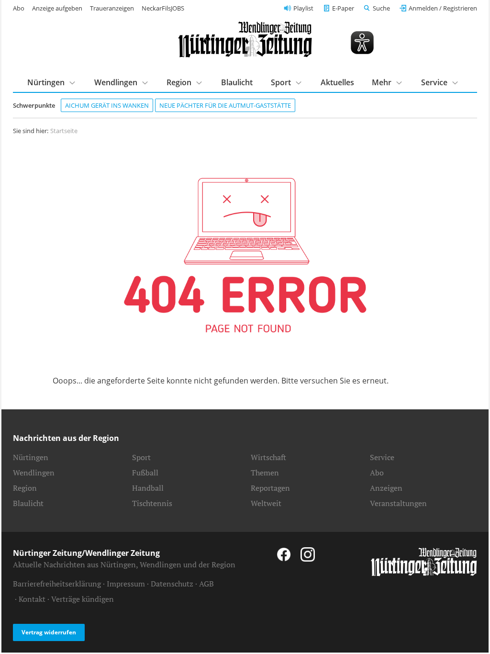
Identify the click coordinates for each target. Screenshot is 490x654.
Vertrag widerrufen (49, 632)
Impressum (126, 583)
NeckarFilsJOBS (163, 8)
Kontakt (32, 599)
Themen (265, 472)
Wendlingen (34, 472)
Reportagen (270, 488)
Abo (18, 8)
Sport (141, 457)
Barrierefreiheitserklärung (57, 583)
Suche (381, 8)
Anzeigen (386, 488)
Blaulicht (237, 82)
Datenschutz (172, 583)
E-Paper (343, 8)
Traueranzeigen (112, 8)
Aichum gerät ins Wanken (107, 105)
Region (25, 488)
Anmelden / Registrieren (443, 8)
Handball (148, 488)
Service (382, 457)
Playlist (303, 8)
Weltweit (266, 503)
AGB (206, 583)
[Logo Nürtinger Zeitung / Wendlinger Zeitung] (245, 39)
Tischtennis (152, 503)
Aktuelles (337, 82)
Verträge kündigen (82, 599)
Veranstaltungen (398, 503)
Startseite (64, 130)
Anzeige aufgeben (57, 8)
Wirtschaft (268, 457)
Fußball (145, 472)
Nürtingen (30, 457)
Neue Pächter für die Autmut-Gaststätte (225, 105)
